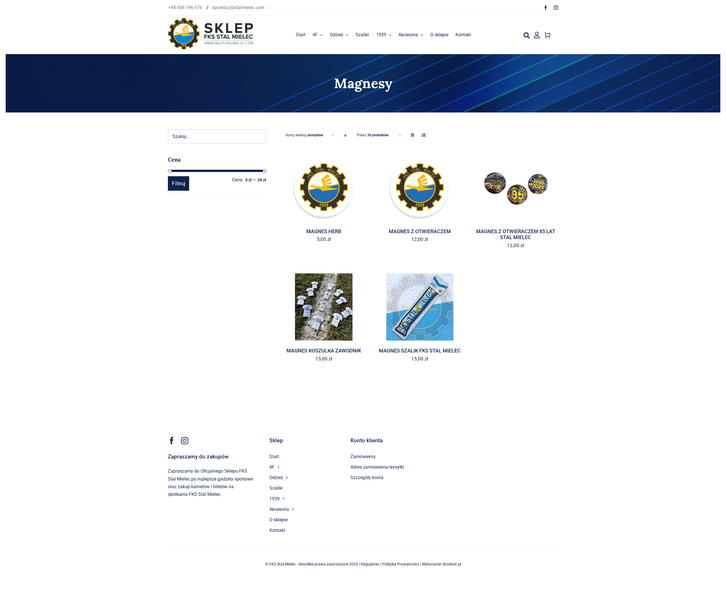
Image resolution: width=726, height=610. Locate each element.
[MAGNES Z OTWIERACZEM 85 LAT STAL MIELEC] (516, 187)
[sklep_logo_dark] (210, 20)
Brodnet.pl (452, 564)
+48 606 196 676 (185, 7)
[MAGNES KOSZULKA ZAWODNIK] (324, 307)
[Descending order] (345, 135)
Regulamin (370, 564)
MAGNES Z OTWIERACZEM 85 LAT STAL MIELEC (515, 234)
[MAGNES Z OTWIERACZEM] (420, 187)
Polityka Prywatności (400, 564)
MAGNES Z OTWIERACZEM (420, 231)
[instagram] (556, 7)
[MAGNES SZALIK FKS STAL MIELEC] (420, 307)
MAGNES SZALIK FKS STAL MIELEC (420, 351)
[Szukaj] (526, 35)
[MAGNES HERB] (324, 187)
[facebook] (545, 7)
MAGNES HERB (323, 231)
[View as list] (423, 135)
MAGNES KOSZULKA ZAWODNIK (323, 351)
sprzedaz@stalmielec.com (238, 7)
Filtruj (178, 183)
